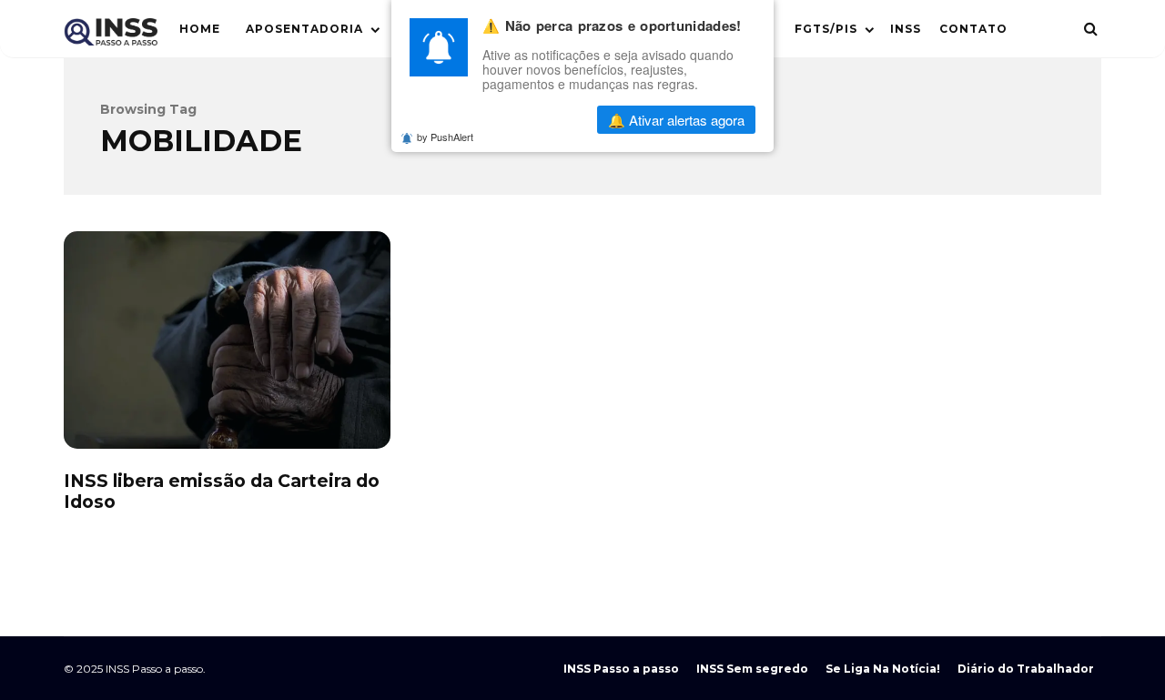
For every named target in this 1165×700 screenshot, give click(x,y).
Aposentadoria (304, 29)
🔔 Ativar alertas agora (676, 119)
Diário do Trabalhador (1025, 668)
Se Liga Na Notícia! (883, 668)
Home (199, 29)
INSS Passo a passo (621, 668)
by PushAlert (445, 136)
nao (537, 119)
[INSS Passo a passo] (110, 36)
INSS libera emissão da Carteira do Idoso (227, 340)
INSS (905, 29)
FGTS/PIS (826, 29)
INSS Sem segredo (752, 668)
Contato (973, 29)
